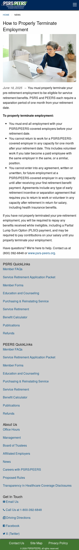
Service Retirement (16, 309)
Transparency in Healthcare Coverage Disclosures (37, 485)
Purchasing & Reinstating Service (26, 301)
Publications (11, 325)
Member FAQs (12, 269)
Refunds (8, 333)
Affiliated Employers (16, 453)
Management (12, 437)
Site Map (36, 543)
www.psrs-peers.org (41, 253)
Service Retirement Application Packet (29, 277)
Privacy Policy (58, 543)
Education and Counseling (21, 293)
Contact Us (16, 543)
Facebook (12, 525)
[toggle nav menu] (75, 4)
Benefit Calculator (15, 317)
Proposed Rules (14, 477)
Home (6, 14)
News (7, 461)
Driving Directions (18, 517)
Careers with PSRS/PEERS (22, 469)
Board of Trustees (15, 445)
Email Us (12, 501)
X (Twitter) (13, 533)
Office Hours (11, 429)
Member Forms (13, 285)
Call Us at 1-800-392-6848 (24, 509)
